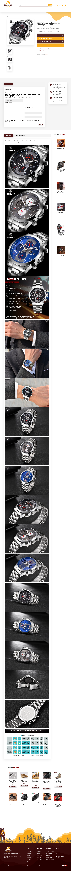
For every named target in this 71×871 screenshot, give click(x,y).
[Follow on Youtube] (66, 865)
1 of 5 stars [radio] (7, 104)
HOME (21, 10)
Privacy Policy (49, 853)
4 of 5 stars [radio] (20, 104)
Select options (13, 786)
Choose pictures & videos (33, 110)
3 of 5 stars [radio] (16, 104)
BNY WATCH (30, 10)
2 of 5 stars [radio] (12, 104)
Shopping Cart (29, 855)
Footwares (39, 851)
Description (8, 135)
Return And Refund (50, 859)
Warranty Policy (49, 857)
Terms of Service (35, 865)
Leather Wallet (39, 855)
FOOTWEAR (41, 10)
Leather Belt (39, 857)
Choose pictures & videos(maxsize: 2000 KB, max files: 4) (33, 106)
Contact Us (29, 859)
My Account (29, 853)
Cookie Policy (49, 855)
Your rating (8, 102)
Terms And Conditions (50, 851)
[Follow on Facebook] (63, 865)
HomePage (29, 851)
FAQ (27, 861)
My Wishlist (29, 857)
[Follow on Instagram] (65, 865)
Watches (12, 15)
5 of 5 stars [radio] (25, 104)
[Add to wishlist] (57, 140)
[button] (7, 18)
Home (8, 15)
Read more (60, 154)
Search (50, 5)
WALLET (36, 10)
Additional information (20, 135)
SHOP (25, 10)
